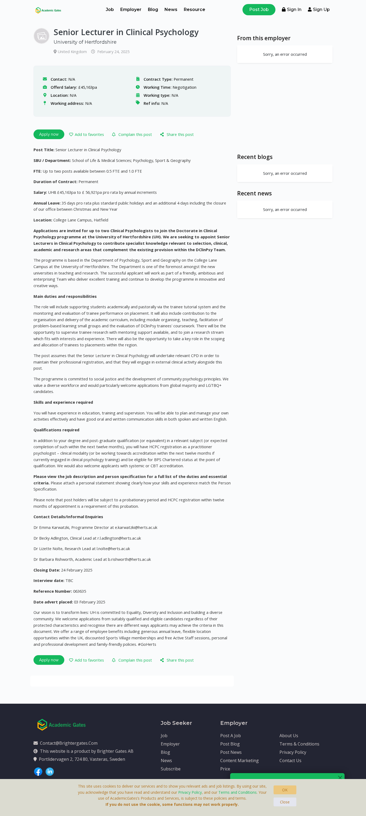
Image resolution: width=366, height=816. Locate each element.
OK (284, 789)
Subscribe (171, 769)
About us (288, 736)
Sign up (321, 9)
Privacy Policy (292, 752)
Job (110, 9)
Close (285, 801)
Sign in (294, 9)
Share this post (180, 134)
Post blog (230, 744)
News (171, 9)
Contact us (290, 760)
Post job (259, 9)
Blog (153, 9)
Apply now (49, 134)
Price (225, 769)
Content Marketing (239, 760)
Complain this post (135, 134)
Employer (130, 9)
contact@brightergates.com (69, 743)
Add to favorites (89, 134)
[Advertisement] (285, 108)
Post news (231, 752)
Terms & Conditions (299, 744)
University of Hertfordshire (85, 42)
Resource (194, 9)
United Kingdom (73, 51)
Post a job (230, 736)
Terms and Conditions (237, 792)
